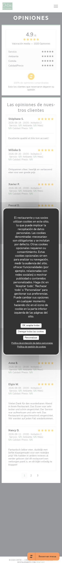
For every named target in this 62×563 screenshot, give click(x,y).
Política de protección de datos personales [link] (32, 343)
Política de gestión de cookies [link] (31, 346)
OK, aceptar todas (31, 325)
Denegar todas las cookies (31, 331)
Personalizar (31, 337)
